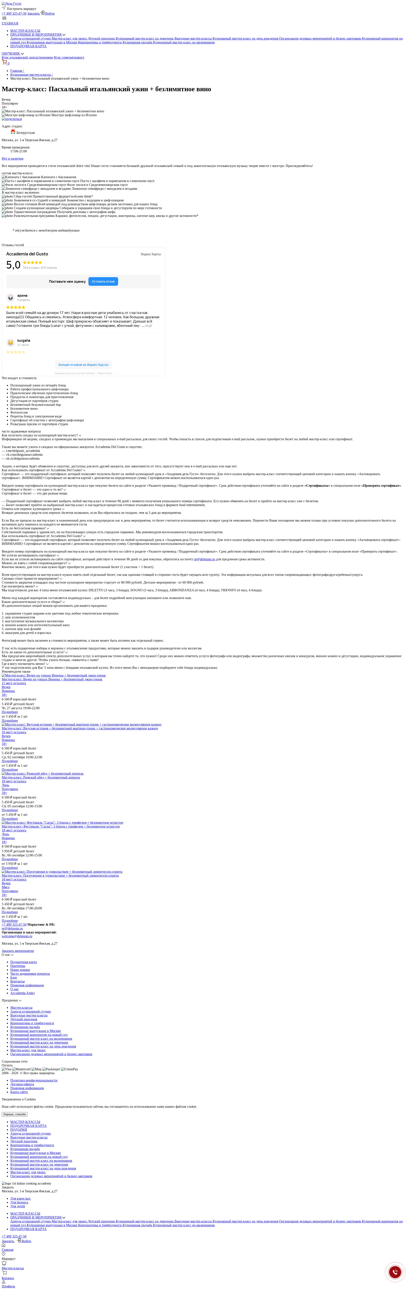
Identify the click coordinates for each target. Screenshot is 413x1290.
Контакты (17, 981)
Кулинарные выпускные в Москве (52, 42)
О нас (14, 989)
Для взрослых (20, 1198)
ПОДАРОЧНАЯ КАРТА (28, 46)
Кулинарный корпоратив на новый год (39, 1035)
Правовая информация (27, 985)
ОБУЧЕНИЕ (11, 53)
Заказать (33, 13)
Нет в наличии (12, 158)
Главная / (17, 71)
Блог (13, 977)
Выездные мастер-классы (193, 38)
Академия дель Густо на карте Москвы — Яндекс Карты (83, 373)
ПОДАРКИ (18, 1129)
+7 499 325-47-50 (14, 13)
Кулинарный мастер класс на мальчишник (184, 42)
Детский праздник (102, 38)
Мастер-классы (21, 1007)
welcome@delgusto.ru (17, 936)
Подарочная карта (23, 962)
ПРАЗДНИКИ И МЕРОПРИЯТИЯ (36, 34)
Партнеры (17, 966)
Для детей (17, 1206)
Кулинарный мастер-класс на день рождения (246, 38)
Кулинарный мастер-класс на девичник (145, 38)
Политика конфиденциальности (33, 1080)
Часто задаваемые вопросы (30, 973)
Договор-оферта (22, 1084)
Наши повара (20, 970)
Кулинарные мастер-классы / (31, 74)
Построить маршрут (21, 9)
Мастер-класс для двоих (70, 38)
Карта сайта (19, 1092)
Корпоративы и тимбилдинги (100, 42)
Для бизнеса (19, 1202)
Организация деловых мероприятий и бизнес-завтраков (320, 38)
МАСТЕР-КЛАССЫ (25, 30)
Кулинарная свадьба (138, 42)
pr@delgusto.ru (204, 559)
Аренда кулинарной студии (31, 38)
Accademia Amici (22, 993)
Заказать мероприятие (18, 951)
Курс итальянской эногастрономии (27, 57)
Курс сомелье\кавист (69, 57)
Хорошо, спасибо (14, 1114)
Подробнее (10, 712)
